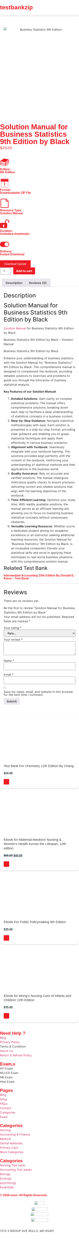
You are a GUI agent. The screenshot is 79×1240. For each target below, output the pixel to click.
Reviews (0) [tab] (38, 283)
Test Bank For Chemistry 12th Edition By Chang (39, 766)
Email (9, 674)
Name (9, 660)
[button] (39, 16)
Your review (13, 639)
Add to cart (24, 271)
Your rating (12, 627)
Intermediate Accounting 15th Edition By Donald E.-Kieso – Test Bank (39, 577)
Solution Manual (15, 328)
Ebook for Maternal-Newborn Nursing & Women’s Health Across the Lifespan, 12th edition (35, 844)
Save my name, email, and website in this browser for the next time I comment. (38, 693)
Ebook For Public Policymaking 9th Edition (35, 922)
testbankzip (16, 7)
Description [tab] (14, 283)
